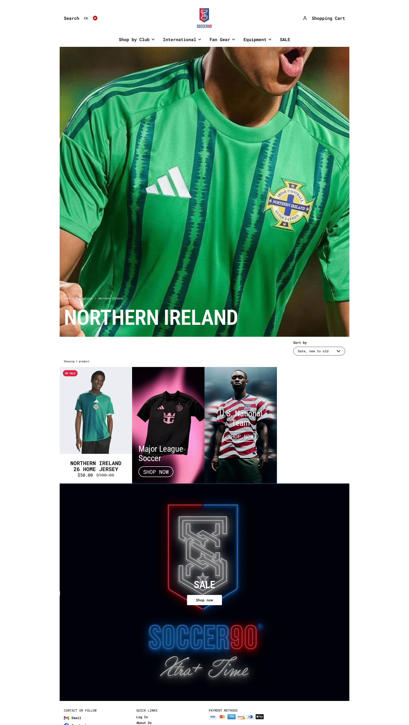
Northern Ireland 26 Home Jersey (96, 425)
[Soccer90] (204, 18)
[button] (70, 18)
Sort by (300, 342)
